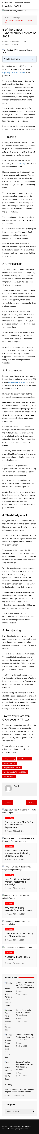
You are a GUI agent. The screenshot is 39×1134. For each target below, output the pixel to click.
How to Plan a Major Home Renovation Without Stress (23, 1012)
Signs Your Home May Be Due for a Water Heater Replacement (19, 824)
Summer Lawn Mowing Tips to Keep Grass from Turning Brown (25, 1037)
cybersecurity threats (13, 768)
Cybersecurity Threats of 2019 (16, 772)
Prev (9, 803)
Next (30, 803)
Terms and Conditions (22, 3)
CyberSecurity (10, 763)
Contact (5, 3)
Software (7, 44)
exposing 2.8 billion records (13, 72)
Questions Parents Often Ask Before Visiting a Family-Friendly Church (25, 985)
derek (6, 41)
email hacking (19, 163)
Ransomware (10, 776)
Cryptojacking (10, 759)
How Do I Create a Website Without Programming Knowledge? (18, 882)
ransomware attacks (16, 382)
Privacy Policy (7, 6)
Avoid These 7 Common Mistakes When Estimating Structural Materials (17, 853)
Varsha (9, 831)
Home (11, 3)
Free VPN (17, 6)
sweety (9, 963)
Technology (15, 44)
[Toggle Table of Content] (31, 59)
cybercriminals (25, 759)
